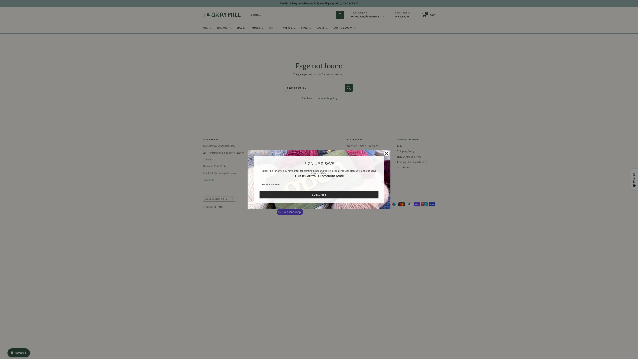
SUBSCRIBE (319, 194)
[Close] (386, 154)
